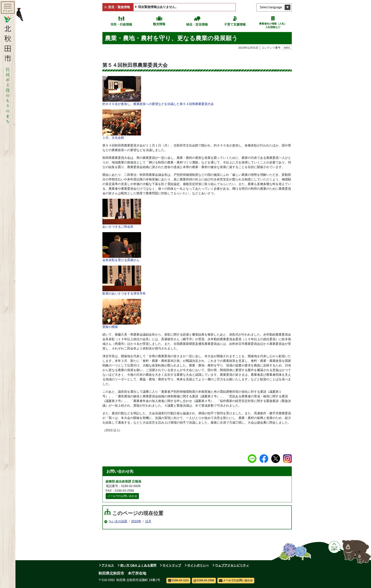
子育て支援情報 (235, 24)
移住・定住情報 (197, 24)
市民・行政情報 (121, 24)
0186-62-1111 (180, 580)
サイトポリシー (198, 565)
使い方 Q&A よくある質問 (138, 565)
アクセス (108, 565)
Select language (271, 7)
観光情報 (159, 24)
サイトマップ (172, 565)
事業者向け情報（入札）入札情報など (273, 25)
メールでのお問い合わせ (122, 495)
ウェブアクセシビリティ (232, 565)
